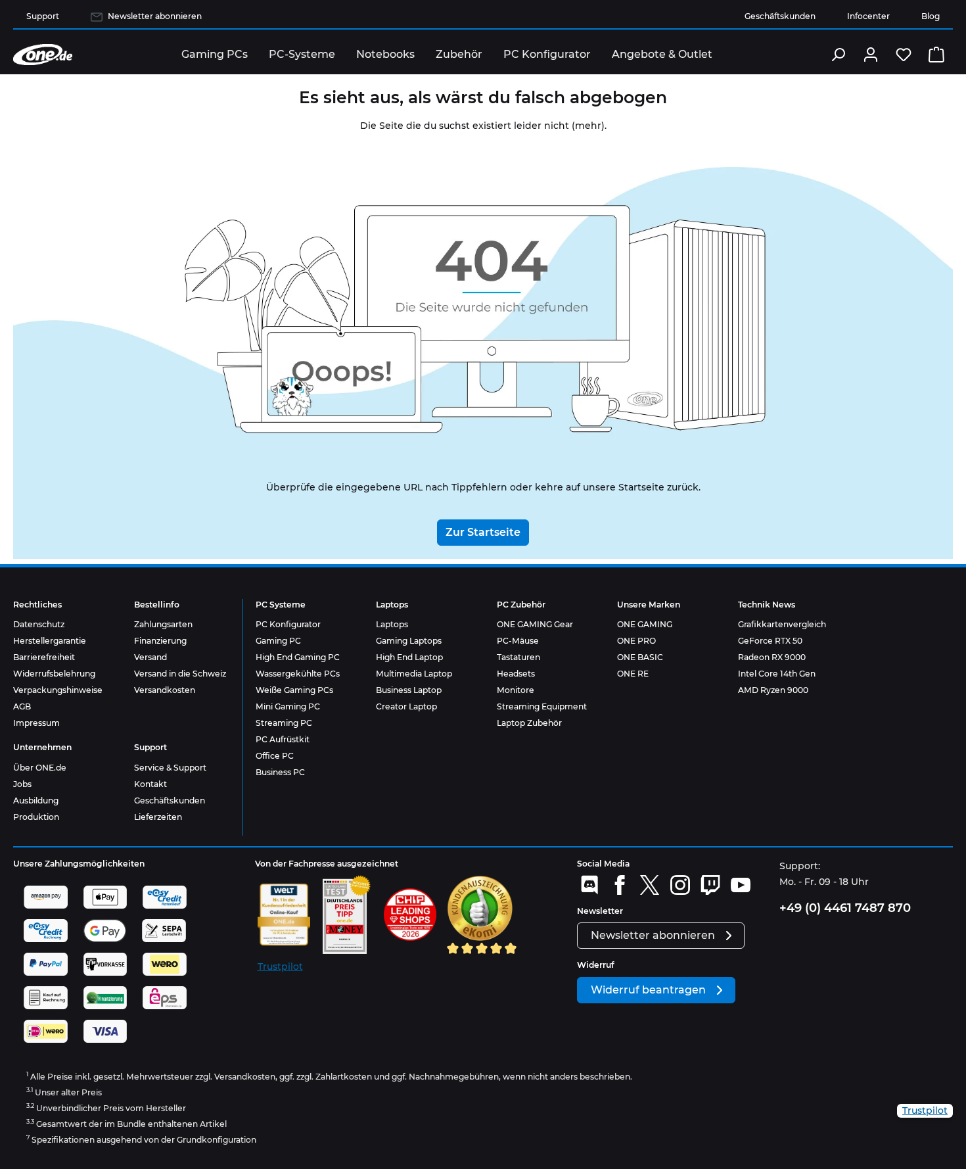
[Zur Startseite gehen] (42, 54)
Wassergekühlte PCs (298, 674)
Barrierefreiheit (44, 657)
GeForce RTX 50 (770, 641)
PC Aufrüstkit (283, 739)
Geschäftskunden (780, 16)
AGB (22, 706)
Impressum (36, 723)
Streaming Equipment (542, 706)
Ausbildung (35, 800)
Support (42, 16)
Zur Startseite (483, 532)
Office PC (275, 756)
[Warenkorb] (936, 54)
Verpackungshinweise (58, 690)
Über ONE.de (39, 768)
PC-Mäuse (518, 641)
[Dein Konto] (870, 54)
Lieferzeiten (158, 817)
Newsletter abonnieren (155, 16)
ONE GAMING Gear (535, 624)
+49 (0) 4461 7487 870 (845, 908)
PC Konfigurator (288, 624)
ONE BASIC (640, 657)
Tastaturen (518, 657)
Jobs (22, 784)
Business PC (280, 772)
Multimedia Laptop (414, 674)
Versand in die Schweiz (180, 674)
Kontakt (150, 784)
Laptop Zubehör (529, 723)
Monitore (515, 690)
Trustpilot (280, 966)
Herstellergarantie (49, 641)
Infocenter (868, 16)
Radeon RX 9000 (772, 657)
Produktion (36, 817)
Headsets (516, 674)
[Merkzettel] (903, 54)
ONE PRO (636, 641)
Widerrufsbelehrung (54, 674)
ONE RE (633, 674)
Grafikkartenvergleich (782, 624)
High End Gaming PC (298, 657)
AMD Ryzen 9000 (773, 690)
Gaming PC (278, 641)
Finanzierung (160, 641)
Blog (930, 16)
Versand (150, 657)
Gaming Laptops (409, 641)
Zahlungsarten (163, 624)
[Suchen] (837, 54)
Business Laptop (409, 690)
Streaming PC (284, 723)
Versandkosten (164, 690)
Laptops (392, 624)
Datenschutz (38, 624)
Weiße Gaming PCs (294, 690)
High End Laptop (409, 657)
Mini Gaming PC (288, 706)
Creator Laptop (406, 706)
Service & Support (170, 768)
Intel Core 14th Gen (777, 674)
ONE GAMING (644, 624)
